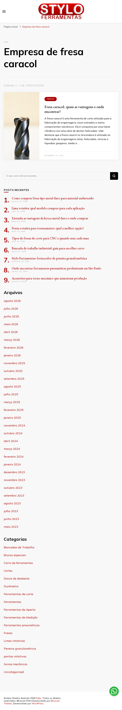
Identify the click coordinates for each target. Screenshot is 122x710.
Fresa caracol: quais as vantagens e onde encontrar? (74, 109)
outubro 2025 (13, 371)
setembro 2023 (14, 495)
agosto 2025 (12, 386)
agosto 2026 (12, 301)
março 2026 (12, 340)
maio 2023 (11, 526)
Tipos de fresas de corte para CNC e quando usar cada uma (50, 238)
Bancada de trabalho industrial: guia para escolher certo (48, 248)
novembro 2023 (14, 480)
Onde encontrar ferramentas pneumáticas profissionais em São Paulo (56, 268)
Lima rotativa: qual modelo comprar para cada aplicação (48, 208)
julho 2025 (11, 394)
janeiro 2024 (12, 464)
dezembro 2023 (14, 472)
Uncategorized (14, 672)
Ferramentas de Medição (20, 617)
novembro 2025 (14, 363)
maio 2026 (11, 324)
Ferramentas (12, 602)
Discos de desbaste (16, 578)
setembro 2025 (14, 379)
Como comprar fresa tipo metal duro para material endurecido (53, 198)
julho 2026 (11, 308)
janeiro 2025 (12, 417)
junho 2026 (11, 316)
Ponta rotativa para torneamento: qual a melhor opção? (48, 228)
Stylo (38, 698)
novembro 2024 (14, 425)
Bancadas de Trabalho (19, 547)
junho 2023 (11, 519)
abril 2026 (11, 332)
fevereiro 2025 (14, 410)
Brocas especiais (15, 555)
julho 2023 (11, 511)
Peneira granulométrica (20, 648)
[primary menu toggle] (4, 11)
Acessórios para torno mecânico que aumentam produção (49, 278)
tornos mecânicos (15, 664)
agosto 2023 (12, 503)
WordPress (38, 703)
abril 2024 (11, 441)
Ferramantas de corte (18, 594)
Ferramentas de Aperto (19, 609)
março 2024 (12, 449)
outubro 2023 (13, 488)
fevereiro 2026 (14, 347)
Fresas (50, 99)
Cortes (8, 571)
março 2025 (12, 402)
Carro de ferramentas (18, 563)
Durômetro (11, 586)
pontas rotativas (15, 656)
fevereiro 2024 (14, 456)
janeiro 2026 (12, 355)
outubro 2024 (13, 433)
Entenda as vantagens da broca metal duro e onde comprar (50, 218)
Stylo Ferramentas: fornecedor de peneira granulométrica (49, 258)
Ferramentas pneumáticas (22, 625)
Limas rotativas (14, 641)
